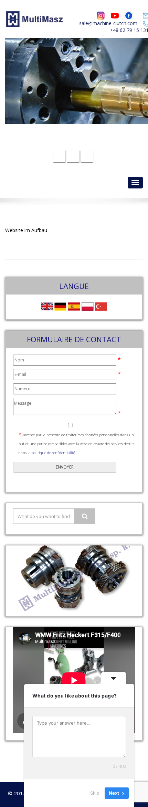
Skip (94, 793)
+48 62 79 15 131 (78, 144)
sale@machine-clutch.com (108, 23)
